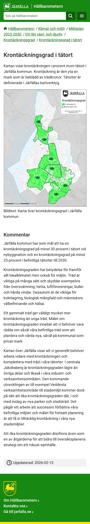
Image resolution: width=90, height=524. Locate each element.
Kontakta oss (14, 506)
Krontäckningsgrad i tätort (60, 40)
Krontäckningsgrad (19, 40)
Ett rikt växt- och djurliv (44, 34)
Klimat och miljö (51, 28)
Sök (70, 16)
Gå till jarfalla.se (17, 511)
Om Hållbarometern (20, 500)
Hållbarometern (21, 28)
